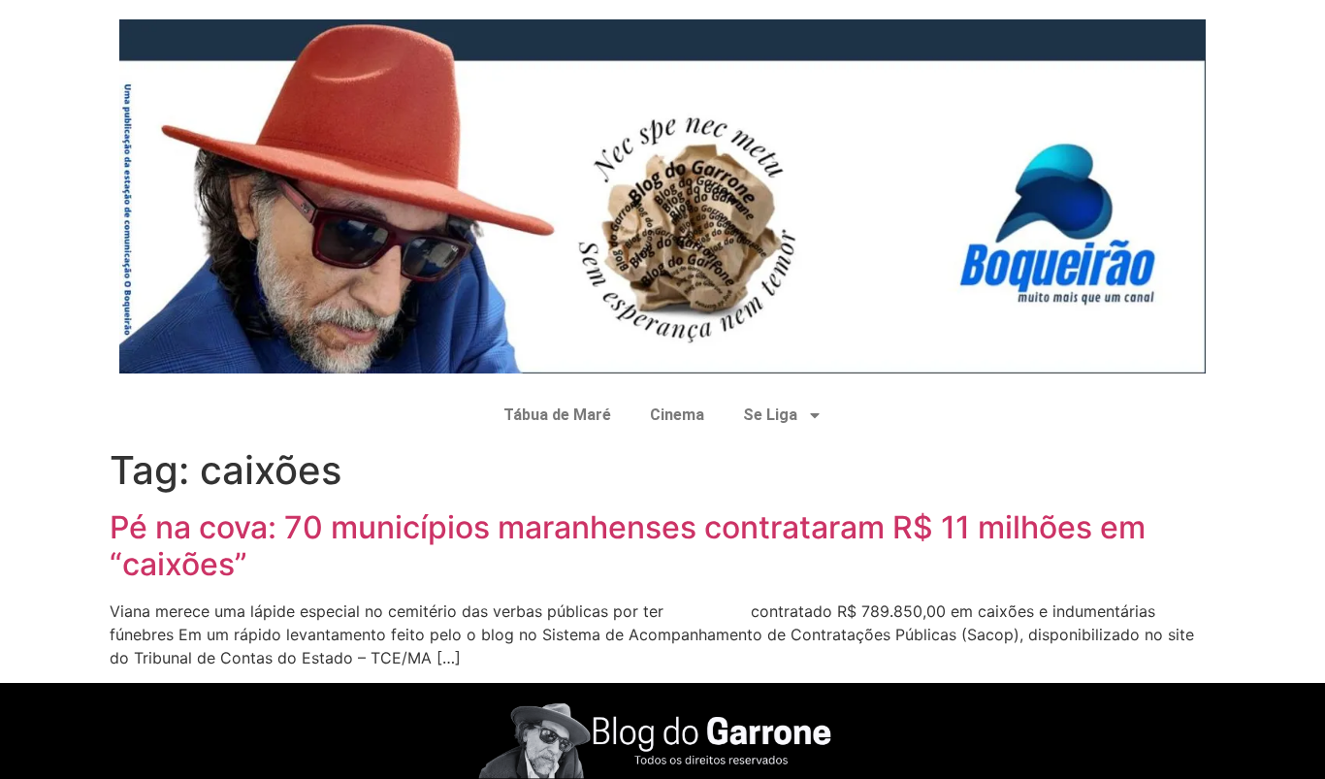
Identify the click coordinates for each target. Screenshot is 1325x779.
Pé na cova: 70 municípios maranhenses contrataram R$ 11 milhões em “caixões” (628, 545)
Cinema (677, 415)
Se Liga (770, 415)
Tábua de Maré (557, 415)
